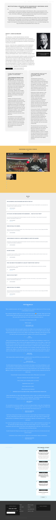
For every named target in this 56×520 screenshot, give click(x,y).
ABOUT (25, 1)
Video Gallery (30, 1)
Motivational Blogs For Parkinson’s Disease (40, 1)
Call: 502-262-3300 (43, 54)
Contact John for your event (18, 68)
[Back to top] (53, 517)
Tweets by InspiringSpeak (9, 447)
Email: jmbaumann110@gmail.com (43, 53)
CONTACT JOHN (51, 1)
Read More (9, 68)
